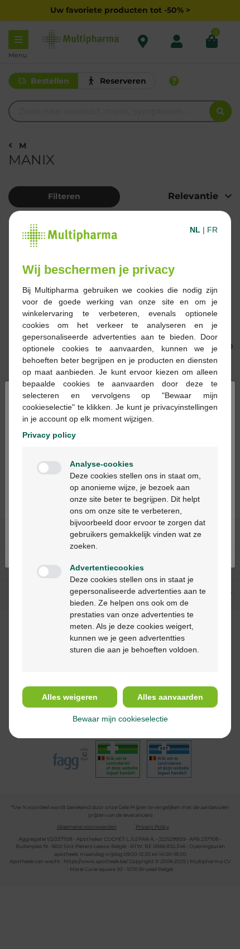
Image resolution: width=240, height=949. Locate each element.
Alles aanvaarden (170, 697)
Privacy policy (49, 434)
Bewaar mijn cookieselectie (120, 718)
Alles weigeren (70, 697)
